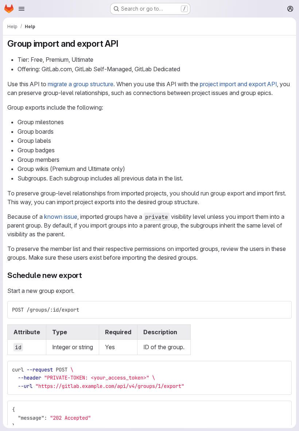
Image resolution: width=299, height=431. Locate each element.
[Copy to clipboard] (283, 310)
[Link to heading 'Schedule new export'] (86, 275)
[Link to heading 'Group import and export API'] (123, 43)
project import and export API (238, 84)
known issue (60, 216)
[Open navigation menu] (21, 9)
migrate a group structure (80, 84)
